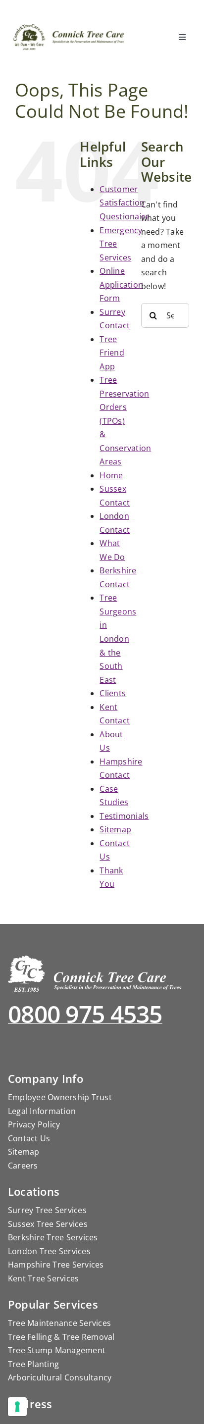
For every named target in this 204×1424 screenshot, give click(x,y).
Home (111, 475)
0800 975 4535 (85, 1014)
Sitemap (115, 829)
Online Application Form (121, 284)
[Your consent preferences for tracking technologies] (17, 1406)
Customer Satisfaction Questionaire (125, 203)
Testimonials (124, 816)
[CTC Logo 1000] (69, 28)
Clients (113, 693)
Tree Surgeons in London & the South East (118, 638)
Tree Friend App (112, 353)
